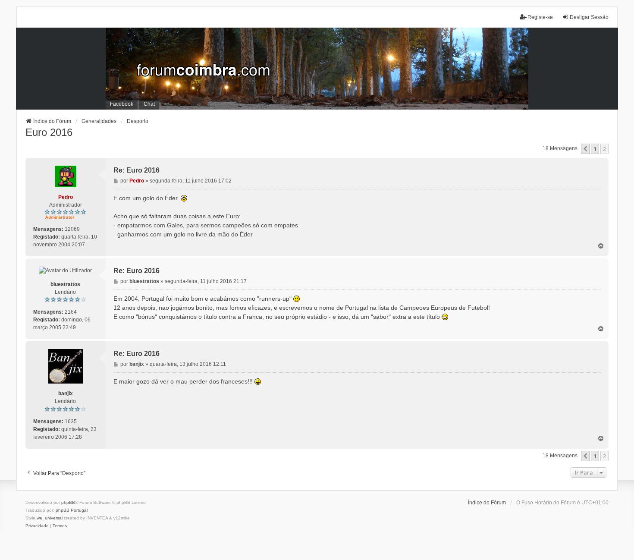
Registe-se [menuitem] (540, 17)
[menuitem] (37, 526)
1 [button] (594, 149)
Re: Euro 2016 (136, 170)
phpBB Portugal (72, 510)
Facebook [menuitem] (121, 104)
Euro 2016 (48, 132)
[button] (585, 149)
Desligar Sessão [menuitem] (589, 17)
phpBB (68, 502)
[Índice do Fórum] (317, 68)
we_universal (50, 518)
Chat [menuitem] (149, 104)
